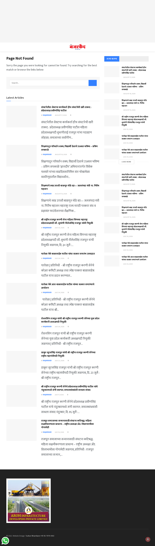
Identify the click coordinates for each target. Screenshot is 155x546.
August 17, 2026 (61, 115)
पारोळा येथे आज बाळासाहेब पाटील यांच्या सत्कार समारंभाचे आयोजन (67, 286)
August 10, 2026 (61, 193)
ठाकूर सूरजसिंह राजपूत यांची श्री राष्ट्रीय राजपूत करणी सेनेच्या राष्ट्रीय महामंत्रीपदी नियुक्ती (68, 354)
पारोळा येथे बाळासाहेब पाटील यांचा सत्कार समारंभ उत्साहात (68, 254)
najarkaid (47, 115)
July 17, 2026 (59, 394)
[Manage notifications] (147, 539)
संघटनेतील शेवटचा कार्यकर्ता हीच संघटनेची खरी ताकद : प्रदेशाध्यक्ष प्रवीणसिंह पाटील (66, 109)
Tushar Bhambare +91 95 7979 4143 (40, 535)
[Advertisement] (77, 21)
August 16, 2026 (61, 154)
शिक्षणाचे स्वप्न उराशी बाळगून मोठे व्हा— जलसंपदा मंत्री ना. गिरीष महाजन (70, 187)
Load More (126, 161)
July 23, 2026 (59, 360)
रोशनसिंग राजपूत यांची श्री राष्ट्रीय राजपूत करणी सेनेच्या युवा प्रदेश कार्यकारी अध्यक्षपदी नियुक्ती (70, 320)
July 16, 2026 (59, 432)
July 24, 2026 (59, 258)
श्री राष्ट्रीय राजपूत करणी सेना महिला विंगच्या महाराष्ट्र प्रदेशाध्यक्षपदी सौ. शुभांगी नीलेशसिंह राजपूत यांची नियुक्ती (67, 221)
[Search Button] (93, 83)
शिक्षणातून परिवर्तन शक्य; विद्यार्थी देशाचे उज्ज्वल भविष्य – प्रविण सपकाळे (69, 148)
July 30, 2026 (59, 227)
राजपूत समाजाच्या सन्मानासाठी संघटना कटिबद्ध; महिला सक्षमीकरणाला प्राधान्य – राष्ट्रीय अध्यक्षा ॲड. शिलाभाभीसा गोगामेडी (67, 424)
